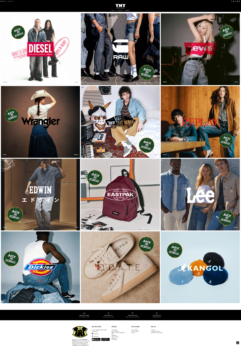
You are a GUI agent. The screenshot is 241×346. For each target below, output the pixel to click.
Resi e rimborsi (115, 336)
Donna (120, 10)
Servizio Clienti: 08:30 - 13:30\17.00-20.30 (118, 332)
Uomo (112, 10)
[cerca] (231, 1)
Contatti (153, 329)
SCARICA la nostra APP (156, 332)
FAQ (113, 334)
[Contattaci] (235, 1)
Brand (127, 10)
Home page (114, 329)
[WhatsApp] (237, 343)
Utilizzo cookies (135, 331)
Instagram (96, 336)
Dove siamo (114, 339)
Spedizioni (114, 338)
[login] (233, 1)
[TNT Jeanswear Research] (120, 8)
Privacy (133, 332)
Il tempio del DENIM (155, 331)
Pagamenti (114, 335)
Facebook (96, 333)
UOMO (76, 82)
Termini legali (134, 329)
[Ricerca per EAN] (239, 1)
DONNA (5, 82)
